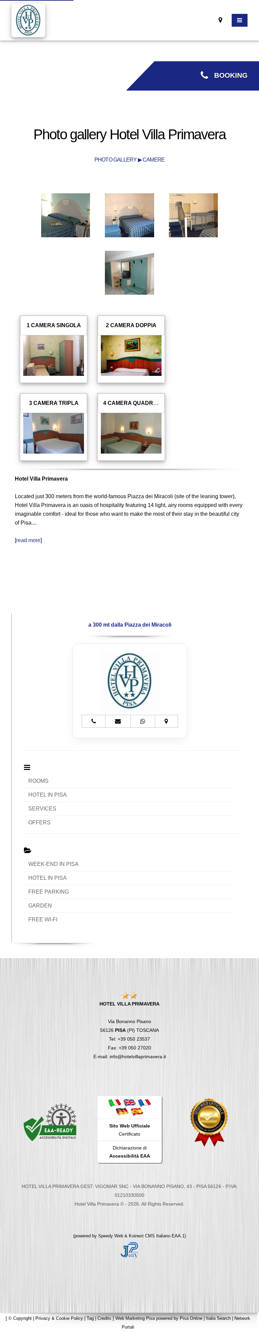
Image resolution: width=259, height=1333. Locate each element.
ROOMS (38, 781)
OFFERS (39, 822)
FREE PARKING (48, 892)
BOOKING (228, 75)
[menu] (240, 20)
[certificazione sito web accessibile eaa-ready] (50, 1122)
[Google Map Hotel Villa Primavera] (220, 20)
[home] (28, 20)
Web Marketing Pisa (135, 1318)
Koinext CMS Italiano (150, 1235)
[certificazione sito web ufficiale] (209, 1122)
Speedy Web (110, 1235)
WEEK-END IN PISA (53, 864)
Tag (90, 1318)
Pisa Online (191, 1318)
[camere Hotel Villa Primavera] (65, 215)
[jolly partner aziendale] (129, 1250)
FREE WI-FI (42, 919)
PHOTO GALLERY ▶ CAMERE (129, 160)
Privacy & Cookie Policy (59, 1318)
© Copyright (20, 1318)
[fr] (144, 1102)
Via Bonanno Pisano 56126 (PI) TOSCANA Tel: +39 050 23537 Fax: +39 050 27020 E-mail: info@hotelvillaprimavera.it (129, 1030)
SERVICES (42, 808)
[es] (137, 1111)
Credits (104, 1318)
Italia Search (218, 1318)
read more (28, 540)
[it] (114, 1102)
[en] (129, 1102)
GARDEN (40, 905)
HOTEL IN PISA (47, 795)
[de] (122, 1111)
